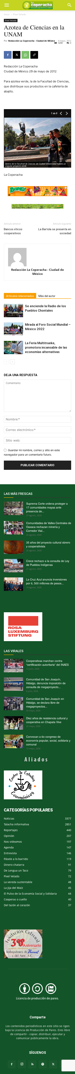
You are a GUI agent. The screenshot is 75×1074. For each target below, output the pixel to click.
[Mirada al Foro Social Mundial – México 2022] (13, 329)
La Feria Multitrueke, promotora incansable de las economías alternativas (46, 347)
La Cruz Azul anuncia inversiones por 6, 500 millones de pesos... (46, 581)
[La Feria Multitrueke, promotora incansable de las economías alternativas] (13, 347)
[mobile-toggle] (6, 5)
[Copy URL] (34, 55)
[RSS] (32, 1064)
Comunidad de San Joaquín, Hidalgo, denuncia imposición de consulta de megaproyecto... (46, 683)
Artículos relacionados (20, 296)
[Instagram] (22, 1064)
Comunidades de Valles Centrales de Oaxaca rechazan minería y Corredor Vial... (48, 527)
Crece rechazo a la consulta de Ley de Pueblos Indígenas (47, 563)
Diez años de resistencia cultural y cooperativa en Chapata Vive (47, 720)
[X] (16, 55)
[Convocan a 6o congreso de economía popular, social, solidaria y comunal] (13, 741)
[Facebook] (8, 55)
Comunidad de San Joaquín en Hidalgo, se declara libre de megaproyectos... (45, 702)
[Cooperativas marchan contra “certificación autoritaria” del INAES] (13, 665)
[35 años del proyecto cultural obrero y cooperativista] (13, 547)
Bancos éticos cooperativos (13, 231)
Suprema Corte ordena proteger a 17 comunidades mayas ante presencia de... (47, 507)
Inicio (6, 14)
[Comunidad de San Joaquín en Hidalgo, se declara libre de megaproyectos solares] (13, 703)
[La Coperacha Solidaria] (37, 206)
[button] (69, 5)
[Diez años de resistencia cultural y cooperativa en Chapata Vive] (13, 723)
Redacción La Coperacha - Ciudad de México (31, 40)
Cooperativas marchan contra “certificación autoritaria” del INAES (47, 663)
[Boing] (37, 191)
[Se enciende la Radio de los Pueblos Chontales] (13, 310)
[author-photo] (37, 257)
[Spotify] (43, 1064)
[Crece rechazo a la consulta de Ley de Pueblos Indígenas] (13, 565)
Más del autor (46, 296)
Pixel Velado (19, 14)
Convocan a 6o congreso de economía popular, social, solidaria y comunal (48, 740)
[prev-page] (6, 361)
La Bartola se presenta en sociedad (54, 231)
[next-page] (12, 361)
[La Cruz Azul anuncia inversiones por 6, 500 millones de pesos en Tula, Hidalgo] (13, 584)
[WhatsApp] (25, 55)
